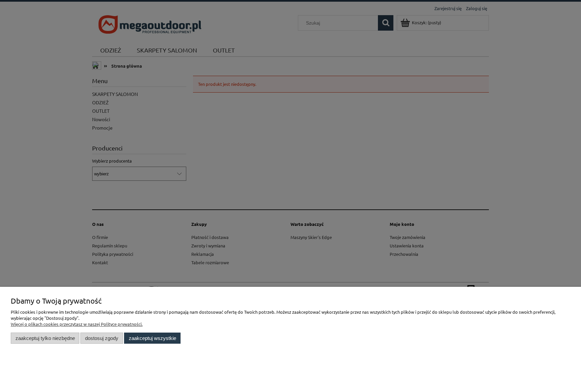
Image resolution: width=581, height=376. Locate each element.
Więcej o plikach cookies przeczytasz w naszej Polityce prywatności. (77, 324)
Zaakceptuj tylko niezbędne (45, 338)
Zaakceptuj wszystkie (152, 338)
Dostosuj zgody (101, 338)
